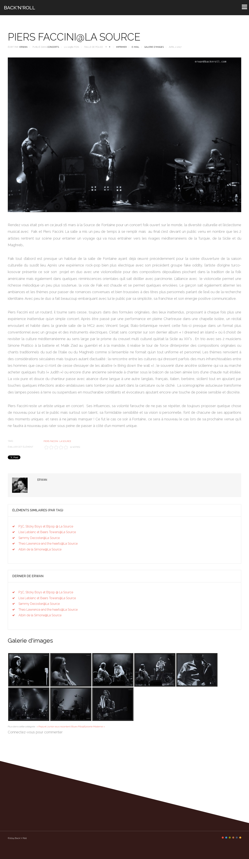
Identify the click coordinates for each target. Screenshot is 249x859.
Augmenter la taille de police (109, 46)
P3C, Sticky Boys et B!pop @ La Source (45, 526)
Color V (237, 838)
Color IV (233, 838)
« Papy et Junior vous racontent (54, 726)
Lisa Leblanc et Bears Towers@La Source (47, 532)
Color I (223, 838)
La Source (65, 441)
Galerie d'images (154, 47)
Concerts (53, 47)
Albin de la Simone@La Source (39, 549)
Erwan (23, 47)
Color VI (240, 838)
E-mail (135, 47)
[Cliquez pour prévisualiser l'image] (124, 134)
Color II (226, 838)
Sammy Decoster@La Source (39, 538)
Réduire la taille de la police (106, 46)
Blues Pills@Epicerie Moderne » (88, 726)
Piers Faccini (51, 441)
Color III (230, 838)
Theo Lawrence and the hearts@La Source (48, 543)
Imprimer (121, 47)
